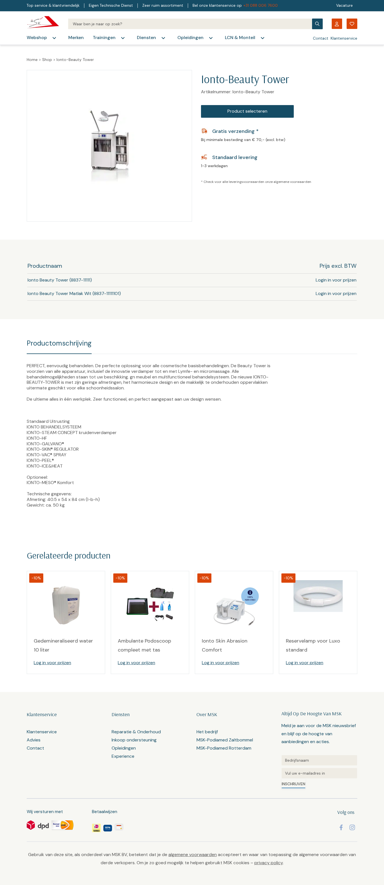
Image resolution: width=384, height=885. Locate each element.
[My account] (337, 24)
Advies (33, 740)
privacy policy (268, 863)
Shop (47, 59)
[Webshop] (54, 38)
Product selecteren (247, 111)
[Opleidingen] (211, 38)
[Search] (190, 24)
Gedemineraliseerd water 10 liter (63, 645)
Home (32, 59)
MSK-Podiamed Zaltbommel (224, 740)
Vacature (344, 5)
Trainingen (104, 37)
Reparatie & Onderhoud (136, 732)
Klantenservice (344, 38)
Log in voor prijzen (52, 663)
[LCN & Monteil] (262, 38)
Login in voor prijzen (336, 280)
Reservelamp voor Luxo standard (313, 645)
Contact (320, 38)
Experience (123, 756)
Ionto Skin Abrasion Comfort (224, 645)
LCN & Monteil (240, 37)
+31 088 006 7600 (260, 5)
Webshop (37, 37)
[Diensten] (163, 38)
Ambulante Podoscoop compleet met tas (144, 645)
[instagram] (352, 827)
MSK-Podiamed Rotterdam (223, 748)
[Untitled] (319, 760)
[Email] (319, 773)
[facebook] (341, 827)
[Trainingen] (123, 38)
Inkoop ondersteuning (134, 740)
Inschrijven (293, 783)
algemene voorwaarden (292, 182)
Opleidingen (190, 37)
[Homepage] (43, 23)
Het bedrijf (207, 732)
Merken (76, 37)
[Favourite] (352, 24)
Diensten (146, 37)
